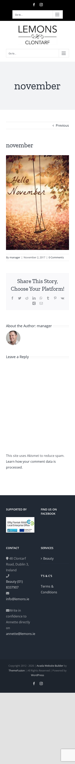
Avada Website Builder (50, 665)
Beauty (48, 558)
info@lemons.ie (17, 599)
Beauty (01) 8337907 (14, 584)
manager (15, 257)
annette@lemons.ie (20, 634)
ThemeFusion (17, 670)
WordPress (37, 675)
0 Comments (56, 257)
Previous (62, 125)
